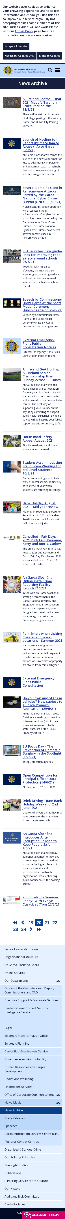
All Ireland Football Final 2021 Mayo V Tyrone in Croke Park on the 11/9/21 (42, 104)
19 (31, 922)
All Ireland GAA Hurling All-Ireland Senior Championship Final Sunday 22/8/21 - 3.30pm (42, 374)
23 (15, 929)
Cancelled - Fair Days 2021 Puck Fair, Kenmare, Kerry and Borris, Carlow (42, 540)
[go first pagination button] (15, 922)
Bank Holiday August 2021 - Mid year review (40, 505)
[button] (58, 981)
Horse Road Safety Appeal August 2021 (38, 438)
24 (23, 929)
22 (54, 922)
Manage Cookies (49, 55)
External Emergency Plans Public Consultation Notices (39, 343)
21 (46, 922)
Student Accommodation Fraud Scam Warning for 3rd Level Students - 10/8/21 (42, 467)
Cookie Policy (24, 31)
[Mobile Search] (50, 70)
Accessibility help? (45, 1214)
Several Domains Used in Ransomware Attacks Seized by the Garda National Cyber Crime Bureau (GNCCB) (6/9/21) (42, 195)
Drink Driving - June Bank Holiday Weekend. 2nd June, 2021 (42, 804)
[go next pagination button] (31, 929)
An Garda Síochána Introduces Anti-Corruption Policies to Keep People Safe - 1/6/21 (40, 841)
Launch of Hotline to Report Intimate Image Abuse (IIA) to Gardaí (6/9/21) (41, 144)
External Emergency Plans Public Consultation (39, 682)
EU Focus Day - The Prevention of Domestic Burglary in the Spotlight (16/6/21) (42, 751)
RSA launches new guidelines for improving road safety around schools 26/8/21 (42, 256)
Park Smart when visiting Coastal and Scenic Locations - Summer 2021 (42, 637)
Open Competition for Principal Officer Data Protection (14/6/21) (40, 779)
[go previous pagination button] (23, 922)
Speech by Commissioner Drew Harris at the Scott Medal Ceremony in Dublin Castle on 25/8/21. (42, 304)
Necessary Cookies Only (19, 55)
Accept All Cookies (16, 46)
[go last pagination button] (39, 929)
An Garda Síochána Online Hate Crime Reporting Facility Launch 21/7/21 (37, 582)
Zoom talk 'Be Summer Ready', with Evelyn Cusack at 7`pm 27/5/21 (41, 900)
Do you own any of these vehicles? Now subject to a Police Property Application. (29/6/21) (42, 703)
